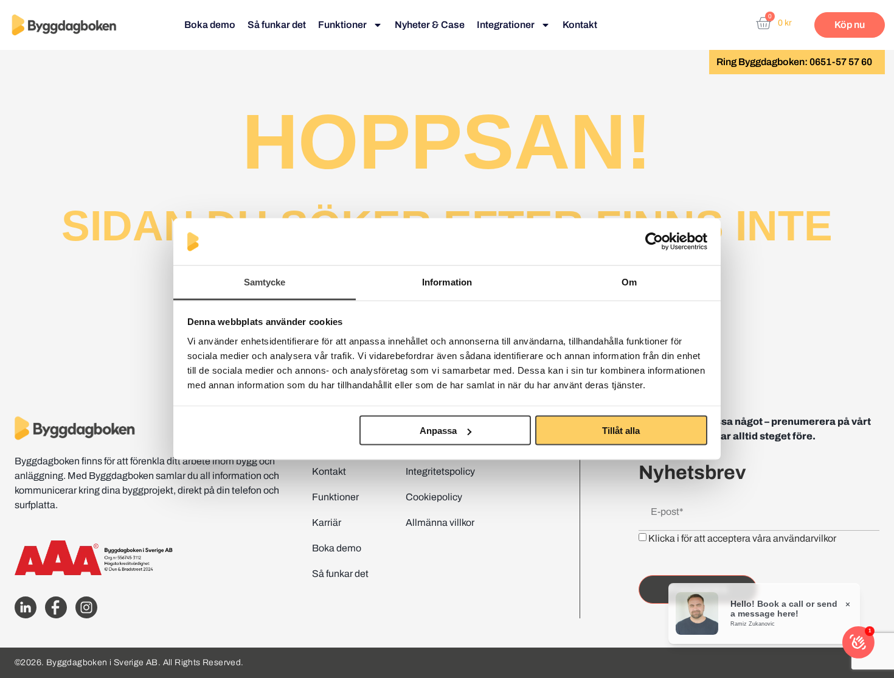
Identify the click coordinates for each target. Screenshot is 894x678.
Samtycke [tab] (265, 281)
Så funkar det (277, 24)
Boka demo (209, 24)
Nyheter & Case (430, 24)
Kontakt (580, 24)
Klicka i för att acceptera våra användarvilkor (742, 538)
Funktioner (342, 24)
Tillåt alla (621, 430)
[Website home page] (64, 25)
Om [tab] (629, 281)
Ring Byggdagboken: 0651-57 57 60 (794, 62)
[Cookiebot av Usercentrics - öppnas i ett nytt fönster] (654, 241)
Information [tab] (447, 281)
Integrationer (506, 24)
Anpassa (438, 430)
